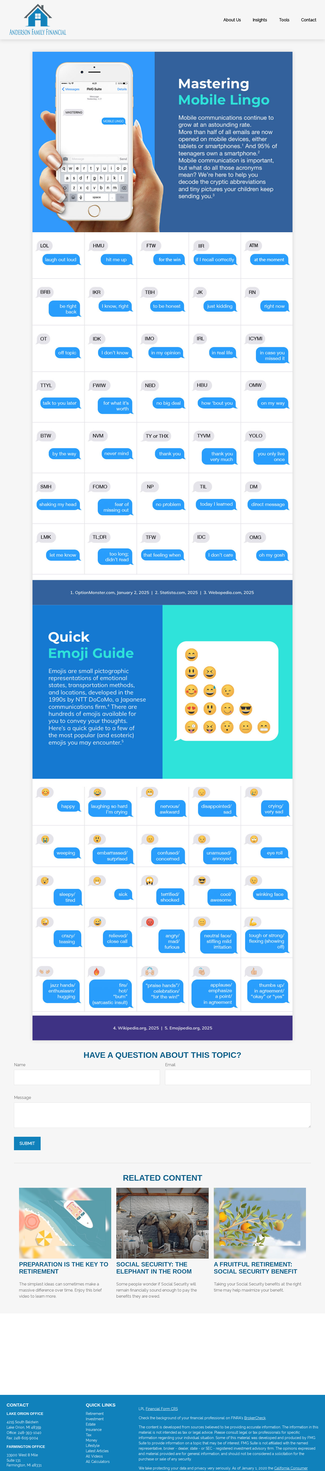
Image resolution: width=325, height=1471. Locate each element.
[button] (232, 19)
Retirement (95, 1414)
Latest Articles (97, 1451)
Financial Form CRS (162, 1409)
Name (19, 1064)
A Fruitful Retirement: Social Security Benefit (255, 1268)
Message (22, 1097)
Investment (95, 1419)
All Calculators (98, 1462)
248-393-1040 (29, 1433)
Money (91, 1440)
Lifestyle (93, 1446)
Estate (90, 1424)
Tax (88, 1435)
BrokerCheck (255, 1418)
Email (170, 1064)
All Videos (94, 1456)
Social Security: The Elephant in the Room (154, 1268)
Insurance (94, 1430)
